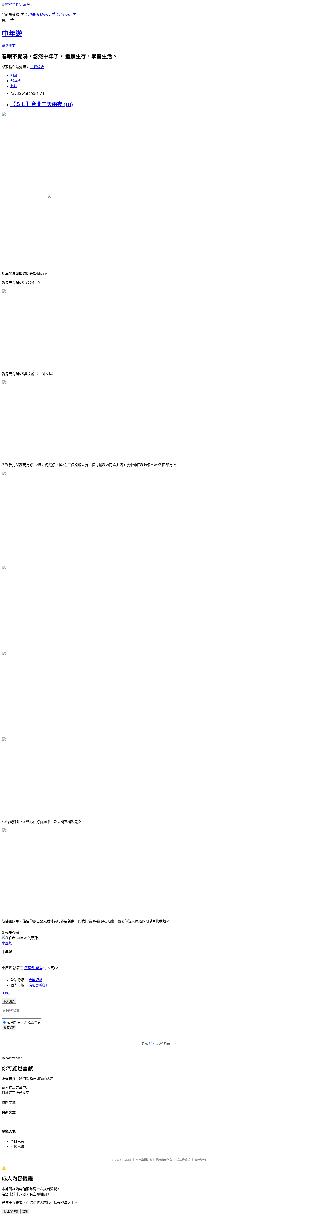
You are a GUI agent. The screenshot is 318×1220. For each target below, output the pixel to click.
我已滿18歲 (10, 1211)
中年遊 (12, 33)
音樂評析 (35, 980)
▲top (6, 993)
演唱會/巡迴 (38, 985)
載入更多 (9, 1001)
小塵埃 (7, 943)
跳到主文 (9, 45)
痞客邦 (29, 968)
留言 (38, 968)
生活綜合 (37, 67)
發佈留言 (9, 1027)
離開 (25, 1211)
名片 (13, 86)
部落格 (15, 81)
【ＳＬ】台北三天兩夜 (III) (41, 104)
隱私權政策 (183, 1159)
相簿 (13, 75)
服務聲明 (200, 1159)
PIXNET (127, 1159)
